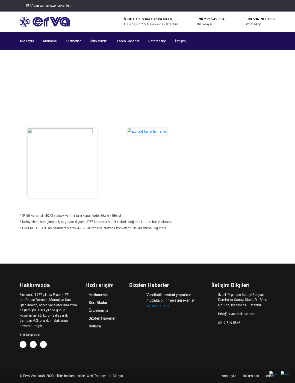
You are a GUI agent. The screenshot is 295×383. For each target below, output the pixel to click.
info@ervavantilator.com (236, 314)
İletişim (180, 41)
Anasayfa (27, 41)
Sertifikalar (98, 302)
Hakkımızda (98, 295)
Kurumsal (50, 41)
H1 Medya (115, 376)
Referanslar (157, 41)
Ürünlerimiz (98, 41)
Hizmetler (73, 41)
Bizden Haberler (127, 41)
